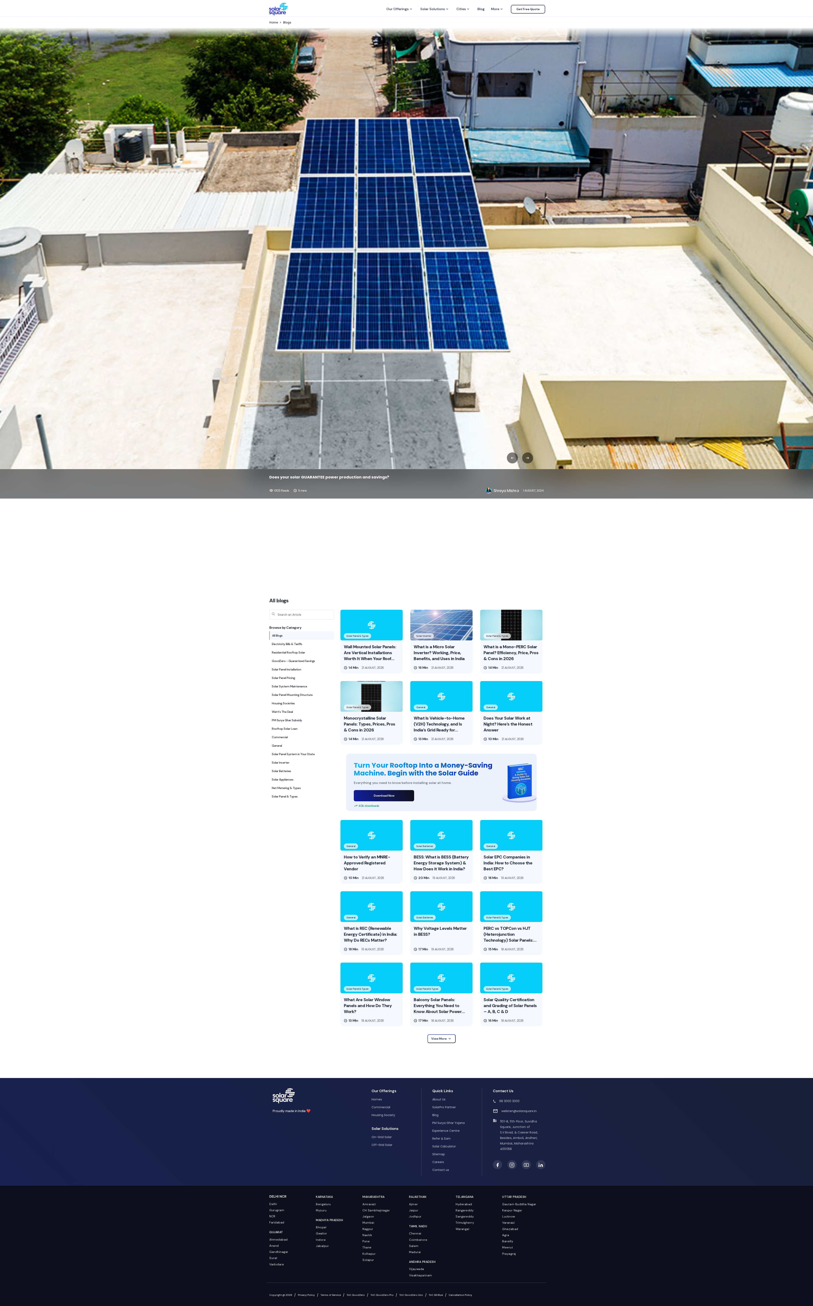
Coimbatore (418, 1240)
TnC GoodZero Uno (411, 1295)
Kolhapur (369, 1254)
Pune (366, 1241)
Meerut (507, 1247)
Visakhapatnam (420, 1275)
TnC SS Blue (436, 1295)
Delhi (273, 1204)
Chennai (415, 1233)
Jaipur (413, 1210)
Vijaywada (416, 1269)
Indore (321, 1240)
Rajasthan (417, 1197)
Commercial (381, 1107)
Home (273, 22)
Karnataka (324, 1197)
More (497, 9)
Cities (463, 9)
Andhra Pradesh (422, 1262)
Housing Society (383, 1115)
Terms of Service (331, 1295)
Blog (481, 9)
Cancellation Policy (460, 1295)
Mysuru (321, 1210)
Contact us (440, 1170)
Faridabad (276, 1222)
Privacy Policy (306, 1295)
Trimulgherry (465, 1222)
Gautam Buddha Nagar (519, 1204)
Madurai (415, 1252)
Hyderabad (464, 1204)
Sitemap (438, 1154)
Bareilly (507, 1241)
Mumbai (368, 1222)
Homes (377, 1099)
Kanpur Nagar (512, 1210)
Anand (274, 1246)
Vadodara (276, 1264)
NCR (272, 1216)
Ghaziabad (510, 1229)
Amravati (369, 1204)
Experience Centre (446, 1131)
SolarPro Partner (444, 1107)
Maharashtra (373, 1197)
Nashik (367, 1235)
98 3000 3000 (509, 1101)
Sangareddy (465, 1216)
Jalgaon (368, 1216)
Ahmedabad (278, 1239)
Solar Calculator (444, 1146)
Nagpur (367, 1229)
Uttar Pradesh (514, 1197)
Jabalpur (322, 1246)
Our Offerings (399, 9)
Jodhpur (415, 1216)
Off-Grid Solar (382, 1145)
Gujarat (276, 1232)
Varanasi (508, 1222)
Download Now (384, 795)
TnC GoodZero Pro (382, 1295)
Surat (273, 1258)
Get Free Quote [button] (528, 9)
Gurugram (276, 1210)
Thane (367, 1247)
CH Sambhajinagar (376, 1210)
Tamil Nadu (418, 1226)
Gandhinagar (278, 1252)
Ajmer (413, 1204)
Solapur (368, 1260)
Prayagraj (509, 1254)
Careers (438, 1162)
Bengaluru (323, 1204)
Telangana (465, 1197)
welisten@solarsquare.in (519, 1111)
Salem (414, 1246)
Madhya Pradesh (329, 1220)
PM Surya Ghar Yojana (448, 1123)
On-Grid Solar (382, 1137)
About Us (438, 1099)
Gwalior (321, 1233)
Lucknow (508, 1216)
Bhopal (321, 1227)
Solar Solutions (434, 9)
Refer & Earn (441, 1138)
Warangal (462, 1229)
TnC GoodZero (356, 1295)
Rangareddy (465, 1210)
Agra (505, 1235)
